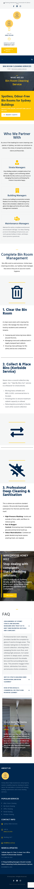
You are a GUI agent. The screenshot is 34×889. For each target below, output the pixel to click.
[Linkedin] (17, 6)
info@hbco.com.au (9, 843)
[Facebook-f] (13, 6)
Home (8, 69)
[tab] (17, 626)
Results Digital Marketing (19, 884)
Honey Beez (12, 876)
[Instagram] (20, 6)
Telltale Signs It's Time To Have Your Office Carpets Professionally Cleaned (15, 853)
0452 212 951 (9, 35)
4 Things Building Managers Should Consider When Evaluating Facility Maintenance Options (16, 863)
